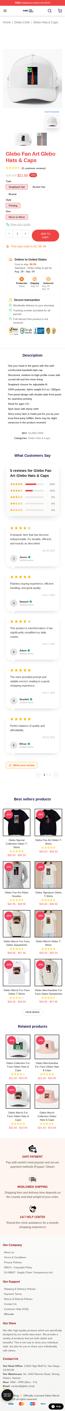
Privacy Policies (13, 1262)
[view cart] (60, 11)
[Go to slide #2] (42, 139)
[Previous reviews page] (38, 774)
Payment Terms (13, 1294)
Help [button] (58, 1406)
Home (7, 22)
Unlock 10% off (7, 1395)
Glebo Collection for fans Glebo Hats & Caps (18, 1067)
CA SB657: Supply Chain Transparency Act (28, 1272)
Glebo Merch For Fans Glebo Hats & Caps (18, 1116)
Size (8, 211)
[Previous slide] (8, 78)
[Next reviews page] (56, 774)
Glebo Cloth (22, 22)
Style (8, 199)
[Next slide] (56, 78)
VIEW (17, 832)
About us (9, 1252)
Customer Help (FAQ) (16, 1309)
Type (8, 181)
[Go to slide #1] (23, 139)
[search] (49, 11)
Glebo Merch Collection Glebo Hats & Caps (47, 1116)
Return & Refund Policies (18, 1299)
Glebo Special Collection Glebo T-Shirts (17, 844)
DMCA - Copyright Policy (18, 1267)
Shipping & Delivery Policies (20, 1288)
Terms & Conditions (15, 1257)
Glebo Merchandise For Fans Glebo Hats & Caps (47, 1067)
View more (32, 1012)
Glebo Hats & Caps (45, 22)
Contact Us (10, 1304)
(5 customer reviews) (34, 168)
